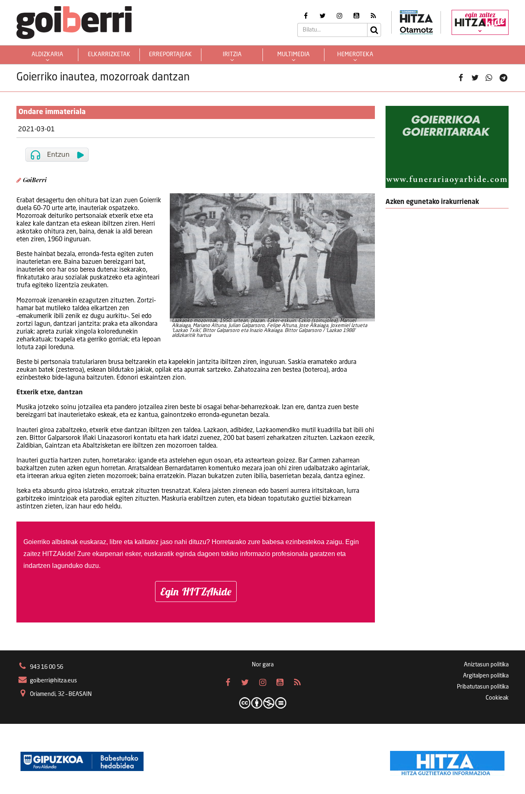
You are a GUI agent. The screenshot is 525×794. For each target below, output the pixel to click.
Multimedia (293, 54)
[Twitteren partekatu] (475, 78)
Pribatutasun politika (483, 687)
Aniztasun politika (486, 665)
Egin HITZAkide (195, 591)
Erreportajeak (170, 54)
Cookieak (497, 698)
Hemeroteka (355, 54)
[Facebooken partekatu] (460, 78)
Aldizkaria (47, 54)
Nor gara (263, 665)
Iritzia (232, 54)
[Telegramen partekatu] (503, 78)
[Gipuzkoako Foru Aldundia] (82, 761)
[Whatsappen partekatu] (489, 78)
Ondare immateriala (52, 112)
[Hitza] (447, 761)
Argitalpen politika (486, 676)
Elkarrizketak (109, 54)
